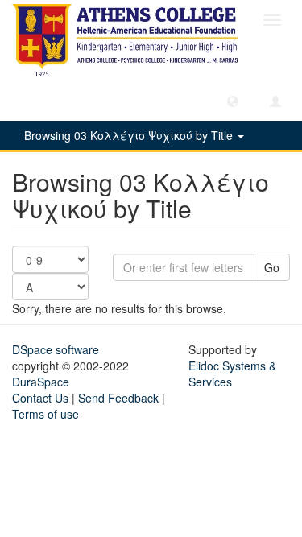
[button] (232, 100)
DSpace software (55, 349)
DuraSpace (40, 382)
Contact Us (40, 398)
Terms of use (45, 414)
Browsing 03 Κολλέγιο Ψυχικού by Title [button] (130, 135)
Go (271, 267)
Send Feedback (118, 398)
